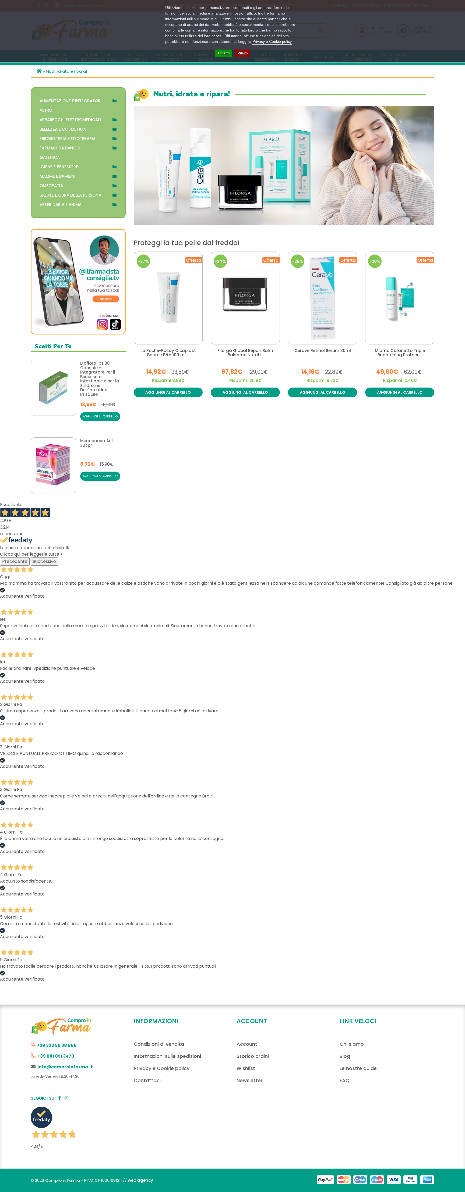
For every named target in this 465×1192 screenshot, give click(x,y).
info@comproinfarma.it (65, 1067)
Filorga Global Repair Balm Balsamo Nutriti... (245, 352)
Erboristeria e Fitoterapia (68, 138)
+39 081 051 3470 (55, 1056)
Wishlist (246, 1068)
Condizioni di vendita (159, 1044)
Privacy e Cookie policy (161, 1068)
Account (247, 1044)
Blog (345, 1056)
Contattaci (147, 1080)
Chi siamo (352, 1044)
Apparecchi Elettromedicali (70, 120)
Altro (46, 110)
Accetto (223, 53)
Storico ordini (253, 1056)
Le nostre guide (358, 1068)
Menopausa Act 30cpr (96, 443)
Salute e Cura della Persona (70, 195)
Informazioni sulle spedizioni (167, 1056)
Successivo (44, 561)
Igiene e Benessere (59, 167)
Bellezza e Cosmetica (63, 129)
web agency (140, 1180)
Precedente (14, 561)
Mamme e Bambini (57, 176)
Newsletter (250, 1080)
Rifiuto (243, 53)
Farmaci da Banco (60, 148)
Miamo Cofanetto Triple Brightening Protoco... (400, 352)
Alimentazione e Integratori (70, 101)
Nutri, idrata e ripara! (66, 71)
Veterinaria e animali (62, 204)
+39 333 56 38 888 (57, 1045)
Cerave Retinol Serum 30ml (322, 350)
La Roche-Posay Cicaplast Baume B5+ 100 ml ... (168, 352)
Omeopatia (51, 186)
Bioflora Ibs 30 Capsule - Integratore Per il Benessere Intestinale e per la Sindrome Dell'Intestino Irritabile (99, 379)
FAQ (345, 1080)
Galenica (50, 157)
